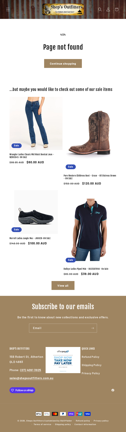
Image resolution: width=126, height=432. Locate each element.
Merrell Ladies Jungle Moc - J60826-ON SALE (30, 238)
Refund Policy (90, 356)
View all (62, 285)
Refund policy (83, 420)
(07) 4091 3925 (30, 370)
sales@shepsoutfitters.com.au (31, 378)
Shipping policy (63, 424)
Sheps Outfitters (35, 420)
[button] (8, 9)
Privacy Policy (91, 373)
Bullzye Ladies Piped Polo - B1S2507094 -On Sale (86, 269)
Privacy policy (101, 420)
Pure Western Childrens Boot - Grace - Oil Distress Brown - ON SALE (90, 177)
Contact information (85, 424)
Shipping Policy (91, 365)
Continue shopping (63, 63)
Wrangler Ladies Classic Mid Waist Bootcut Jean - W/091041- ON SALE (32, 156)
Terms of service (42, 424)
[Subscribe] (92, 328)
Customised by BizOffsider (58, 420)
